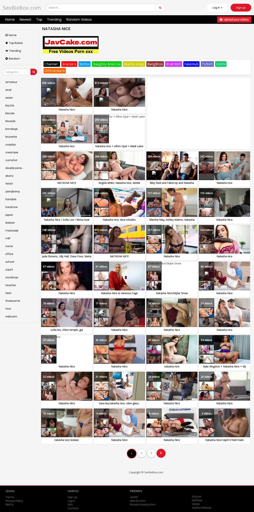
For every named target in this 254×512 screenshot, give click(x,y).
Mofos (84, 64)
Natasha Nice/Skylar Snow (172, 293)
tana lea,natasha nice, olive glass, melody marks (119, 405)
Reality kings (134, 64)
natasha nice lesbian (66, 440)
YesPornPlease (201, 508)
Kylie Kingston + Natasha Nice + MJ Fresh (224, 368)
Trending (54, 19)
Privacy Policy (14, 501)
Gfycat (196, 496)
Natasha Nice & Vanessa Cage (119, 293)
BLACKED (173, 64)
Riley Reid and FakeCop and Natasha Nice (172, 184)
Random (14, 58)
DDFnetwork (54, 70)
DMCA (9, 504)
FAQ (70, 504)
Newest (25, 19)
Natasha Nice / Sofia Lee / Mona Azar (67, 219)
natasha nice (171, 366)
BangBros (155, 64)
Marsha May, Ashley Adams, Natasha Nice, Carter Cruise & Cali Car (171, 221)
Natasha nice (67, 146)
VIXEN (221, 64)
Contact (73, 508)
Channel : (51, 64)
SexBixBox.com (22, 7)
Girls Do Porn (138, 501)
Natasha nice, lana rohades (119, 219)
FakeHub (191, 64)
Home (10, 19)
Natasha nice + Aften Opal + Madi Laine (119, 146)
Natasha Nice (67, 109)
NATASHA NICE (66, 183)
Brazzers (69, 64)
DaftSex (197, 500)
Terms (10, 497)
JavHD (134, 497)
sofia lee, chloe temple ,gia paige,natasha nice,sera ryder (66, 331)
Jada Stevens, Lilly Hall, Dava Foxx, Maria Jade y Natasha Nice (66, 258)
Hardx (196, 504)
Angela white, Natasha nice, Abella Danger (119, 184)
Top (39, 19)
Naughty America (107, 64)
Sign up (241, 7)
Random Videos (79, 19)
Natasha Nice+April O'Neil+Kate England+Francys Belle (224, 441)
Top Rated (15, 43)
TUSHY (207, 64)
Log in (71, 501)
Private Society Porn (142, 504)
